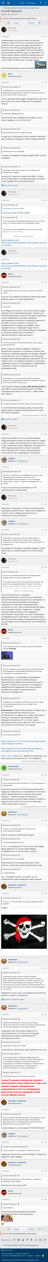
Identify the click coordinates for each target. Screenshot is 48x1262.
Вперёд (31, 23)
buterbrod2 (13, 766)
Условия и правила (22, 1253)
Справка (30, 1256)
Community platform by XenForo (20, 1260)
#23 (45, 200)
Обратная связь (7, 1253)
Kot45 (3, 756)
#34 (45, 893)
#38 (45, 1142)
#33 (45, 821)
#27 (45, 467)
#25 (45, 282)
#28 (45, 504)
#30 (45, 567)
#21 (45, 36)
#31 (45, 638)
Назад (16, 23)
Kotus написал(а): (9, 205)
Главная (38, 1256)
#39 (45, 1171)
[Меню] (3, 3)
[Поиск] (45, 3)
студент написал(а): (10, 779)
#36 (45, 1014)
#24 (45, 259)
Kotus (10, 274)
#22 (45, 82)
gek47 (5, 14)
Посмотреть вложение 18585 (13, 208)
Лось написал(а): (9, 217)
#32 (45, 775)
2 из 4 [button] (24, 23)
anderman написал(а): (10, 471)
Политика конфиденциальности (13, 1256)
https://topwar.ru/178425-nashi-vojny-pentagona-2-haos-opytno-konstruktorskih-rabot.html (22, 749)
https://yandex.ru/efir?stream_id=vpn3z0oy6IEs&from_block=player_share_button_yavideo (24, 242)
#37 (45, 1109)
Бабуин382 (17, 756)
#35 (45, 968)
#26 (45, 434)
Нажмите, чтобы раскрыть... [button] (24, 236)
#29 (45, 530)
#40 (45, 1199)
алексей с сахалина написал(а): (14, 1147)
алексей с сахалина (17, 885)
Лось (10, 74)
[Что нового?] (40, 3)
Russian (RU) (7, 1250)
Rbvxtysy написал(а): (10, 87)
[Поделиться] (42, 36)
